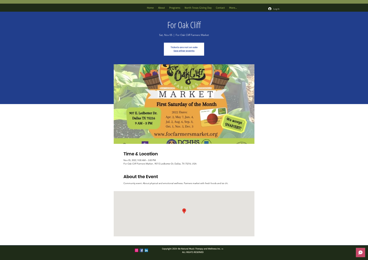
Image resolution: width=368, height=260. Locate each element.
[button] (174, 8)
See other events (184, 50)
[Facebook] (141, 250)
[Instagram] (136, 250)
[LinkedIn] (146, 250)
